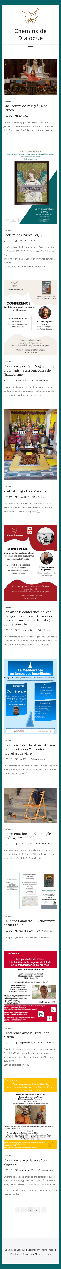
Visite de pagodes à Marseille (25, 491)
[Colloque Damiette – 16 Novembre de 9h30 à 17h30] (30, 874)
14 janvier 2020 (24, 843)
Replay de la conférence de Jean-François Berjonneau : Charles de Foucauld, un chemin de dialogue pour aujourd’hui (28, 618)
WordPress (15, 1254)
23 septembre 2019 (26, 1042)
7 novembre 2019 (25, 930)
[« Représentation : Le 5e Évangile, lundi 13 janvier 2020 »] (44, 858)
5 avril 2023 (22, 115)
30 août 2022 (23, 380)
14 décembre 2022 (26, 240)
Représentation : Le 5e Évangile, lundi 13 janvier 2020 (28, 836)
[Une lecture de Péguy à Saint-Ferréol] (30, 61)
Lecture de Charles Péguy (23, 235)
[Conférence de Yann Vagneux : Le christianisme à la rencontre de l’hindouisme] (30, 281)
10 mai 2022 (23, 497)
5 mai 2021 (22, 759)
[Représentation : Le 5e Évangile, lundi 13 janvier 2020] (30, 789)
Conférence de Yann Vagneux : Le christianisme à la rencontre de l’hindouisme (29, 370)
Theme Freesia (47, 1249)
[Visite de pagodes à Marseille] (30, 410)
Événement (10, 101)
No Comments (41, 380)
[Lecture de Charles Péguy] (30, 150)
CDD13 (8, 115)
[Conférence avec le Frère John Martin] (30, 952)
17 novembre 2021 (26, 630)
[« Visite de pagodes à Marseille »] (39, 511)
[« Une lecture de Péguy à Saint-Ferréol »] (6, 134)
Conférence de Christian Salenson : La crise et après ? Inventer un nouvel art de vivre (30, 749)
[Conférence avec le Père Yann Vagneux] (30, 1079)
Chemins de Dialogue (30, 34)
